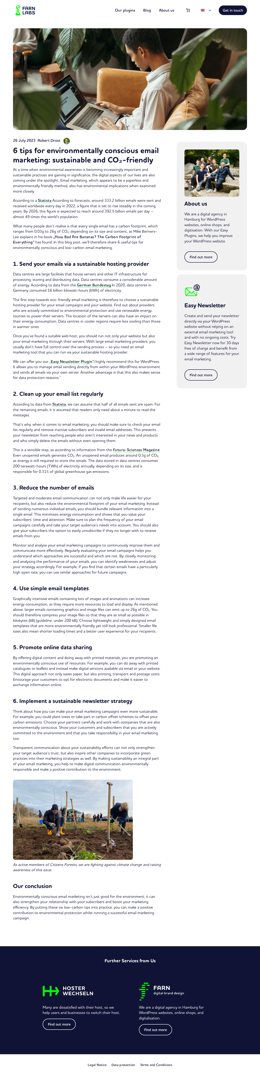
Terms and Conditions (156, 1065)
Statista (44, 200)
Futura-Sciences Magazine (136, 449)
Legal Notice (97, 1065)
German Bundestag (94, 285)
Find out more (201, 257)
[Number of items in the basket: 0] (188, 10)
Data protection (123, 1065)
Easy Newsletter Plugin (71, 361)
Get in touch (233, 10)
